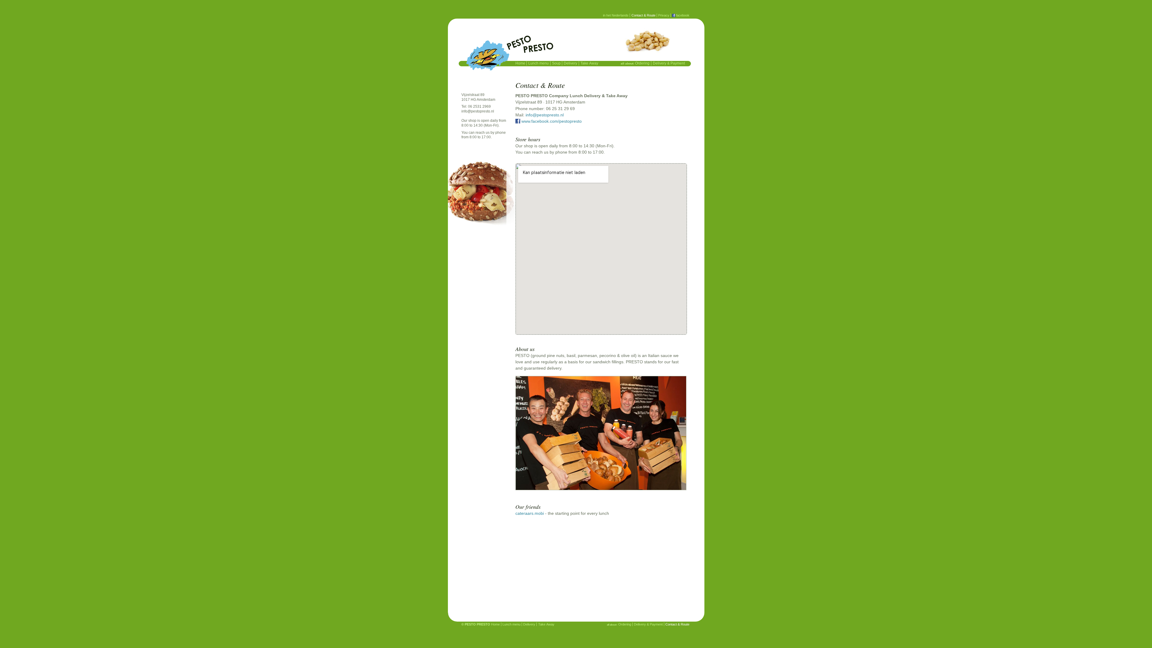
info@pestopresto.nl (477, 111)
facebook (682, 15)
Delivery (570, 63)
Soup (556, 63)
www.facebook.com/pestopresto (551, 121)
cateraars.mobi (529, 513)
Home (520, 63)
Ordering (642, 63)
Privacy (663, 15)
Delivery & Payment (669, 63)
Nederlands (615, 15)
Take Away (589, 63)
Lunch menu (538, 63)
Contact (644, 15)
